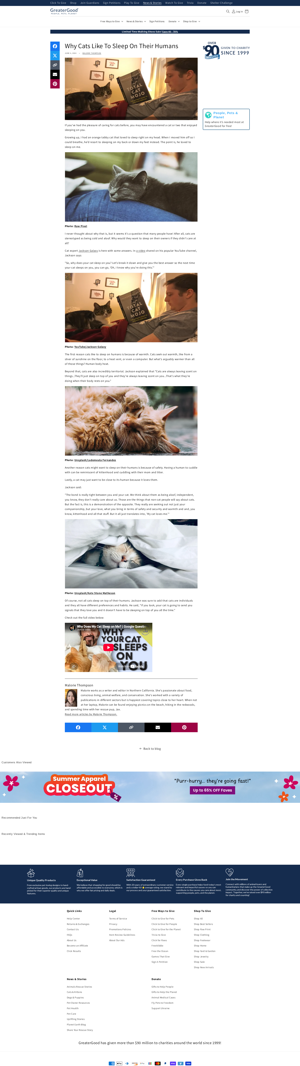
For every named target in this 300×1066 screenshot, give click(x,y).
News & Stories (152, 3)
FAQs (69, 934)
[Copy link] (55, 65)
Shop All (198, 918)
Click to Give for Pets (163, 918)
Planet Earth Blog (76, 1024)
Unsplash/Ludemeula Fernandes (95, 460)
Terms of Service (118, 918)
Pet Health (73, 1008)
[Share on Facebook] (55, 46)
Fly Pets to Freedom (163, 1002)
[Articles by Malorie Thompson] (71, 697)
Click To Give (58, 3)
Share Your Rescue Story (80, 1029)
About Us (71, 940)
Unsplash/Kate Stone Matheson (94, 593)
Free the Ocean (160, 951)
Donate (202, 3)
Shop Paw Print (202, 929)
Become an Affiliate (77, 945)
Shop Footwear (202, 940)
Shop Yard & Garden (204, 951)
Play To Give (131, 3)
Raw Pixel (80, 226)
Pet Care (71, 1013)
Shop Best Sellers (203, 924)
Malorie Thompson (91, 53)
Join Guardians (89, 3)
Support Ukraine (161, 1008)
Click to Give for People (164, 924)
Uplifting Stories (76, 1019)
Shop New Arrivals (204, 967)
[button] (228, 11)
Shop (73, 3)
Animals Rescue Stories (79, 986)
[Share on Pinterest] (55, 83)
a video (140, 250)
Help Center (73, 918)
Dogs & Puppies (75, 997)
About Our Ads (117, 940)
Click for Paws (159, 940)
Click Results (74, 951)
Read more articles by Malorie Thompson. (91, 714)
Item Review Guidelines (122, 934)
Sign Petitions (111, 3)
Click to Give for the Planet (166, 929)
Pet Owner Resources (78, 1002)
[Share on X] (55, 55)
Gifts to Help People (162, 986)
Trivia (190, 3)
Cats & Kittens (74, 991)
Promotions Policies (120, 929)
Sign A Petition (160, 961)
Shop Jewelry (201, 956)
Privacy (113, 924)
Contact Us (73, 929)
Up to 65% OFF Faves (212, 790)
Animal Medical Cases (163, 997)
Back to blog (152, 749)
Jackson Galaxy (88, 250)
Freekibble (157, 945)
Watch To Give (174, 3)
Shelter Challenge (221, 3)
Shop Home (200, 945)
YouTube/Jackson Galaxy (90, 347)
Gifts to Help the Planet (164, 991)
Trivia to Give (159, 934)
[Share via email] (55, 74)
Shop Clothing (201, 934)
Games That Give (161, 956)
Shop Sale (199, 961)
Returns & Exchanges (78, 924)
